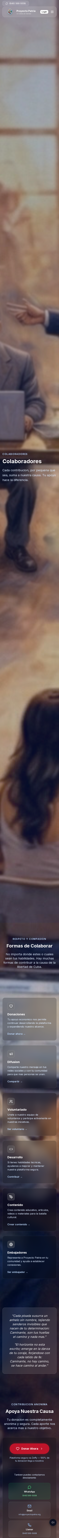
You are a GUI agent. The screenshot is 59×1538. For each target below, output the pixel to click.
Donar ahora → (16, 1033)
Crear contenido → (18, 1224)
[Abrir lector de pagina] (53, 1522)
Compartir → (15, 1081)
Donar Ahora (29, 1448)
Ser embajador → (17, 1272)
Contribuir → (15, 1176)
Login (44, 12)
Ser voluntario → (17, 1129)
